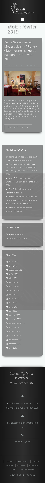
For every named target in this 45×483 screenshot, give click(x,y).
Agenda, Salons (32, 65)
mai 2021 (13, 303)
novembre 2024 (16, 270)
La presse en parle (18, 238)
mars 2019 (14, 327)
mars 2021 (14, 307)
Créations (10, 461)
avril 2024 (13, 282)
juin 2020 (13, 311)
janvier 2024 (14, 290)
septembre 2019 (16, 323)
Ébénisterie (23, 461)
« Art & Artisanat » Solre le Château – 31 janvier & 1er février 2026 (22, 181)
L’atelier (36, 461)
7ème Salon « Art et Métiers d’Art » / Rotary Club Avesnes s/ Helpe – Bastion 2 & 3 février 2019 (21, 50)
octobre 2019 (15, 319)
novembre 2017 (16, 339)
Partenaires (34, 465)
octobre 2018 (15, 335)
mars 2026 (14, 262)
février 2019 (14, 331)
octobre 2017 (15, 344)
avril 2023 (13, 294)
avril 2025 (13, 266)
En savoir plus (18, 127)
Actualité (21, 465)
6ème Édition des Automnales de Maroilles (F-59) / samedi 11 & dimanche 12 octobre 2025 (22, 200)
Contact (13, 469)
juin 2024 (13, 278)
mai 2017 (13, 348)
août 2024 (13, 274)
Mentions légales (28, 469)
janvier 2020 (14, 315)
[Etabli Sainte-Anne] (21, 377)
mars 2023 (14, 298)
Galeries (9, 465)
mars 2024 (14, 286)
